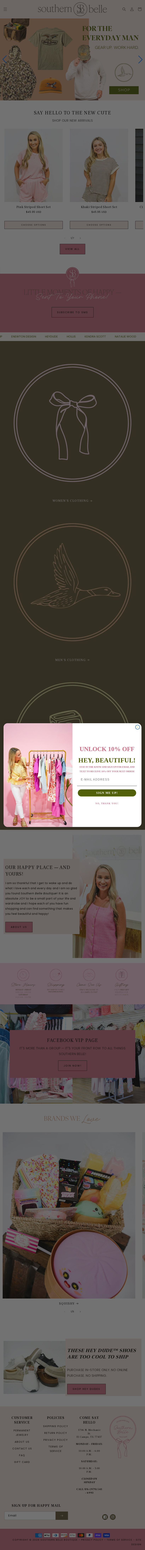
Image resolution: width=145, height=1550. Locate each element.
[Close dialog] (137, 727)
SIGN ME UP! (107, 792)
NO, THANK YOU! (106, 803)
